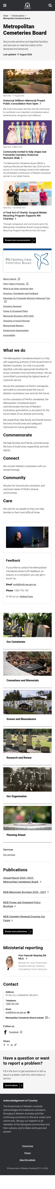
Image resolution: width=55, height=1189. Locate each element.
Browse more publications (16, 931)
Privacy (27, 1153)
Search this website (50, 5)
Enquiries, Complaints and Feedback (20, 293)
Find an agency (18, 15)
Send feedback (11, 1085)
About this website (27, 1160)
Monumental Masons (13, 325)
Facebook (13, 1032)
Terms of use (27, 1146)
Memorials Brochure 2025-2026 (18, 316)
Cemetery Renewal (12, 306)
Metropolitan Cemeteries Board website (25, 1017)
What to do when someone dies (18, 288)
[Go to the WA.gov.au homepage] (27, 5)
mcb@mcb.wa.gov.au (16, 1012)
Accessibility (9, 335)
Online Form (26, 596)
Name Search (9, 279)
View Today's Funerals (14, 284)
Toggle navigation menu (4, 5)
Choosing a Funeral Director (16, 321)
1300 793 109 (12, 1004)
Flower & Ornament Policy (15, 311)
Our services (9, 855)
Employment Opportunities (16, 330)
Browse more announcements (17, 240)
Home (5, 15)
